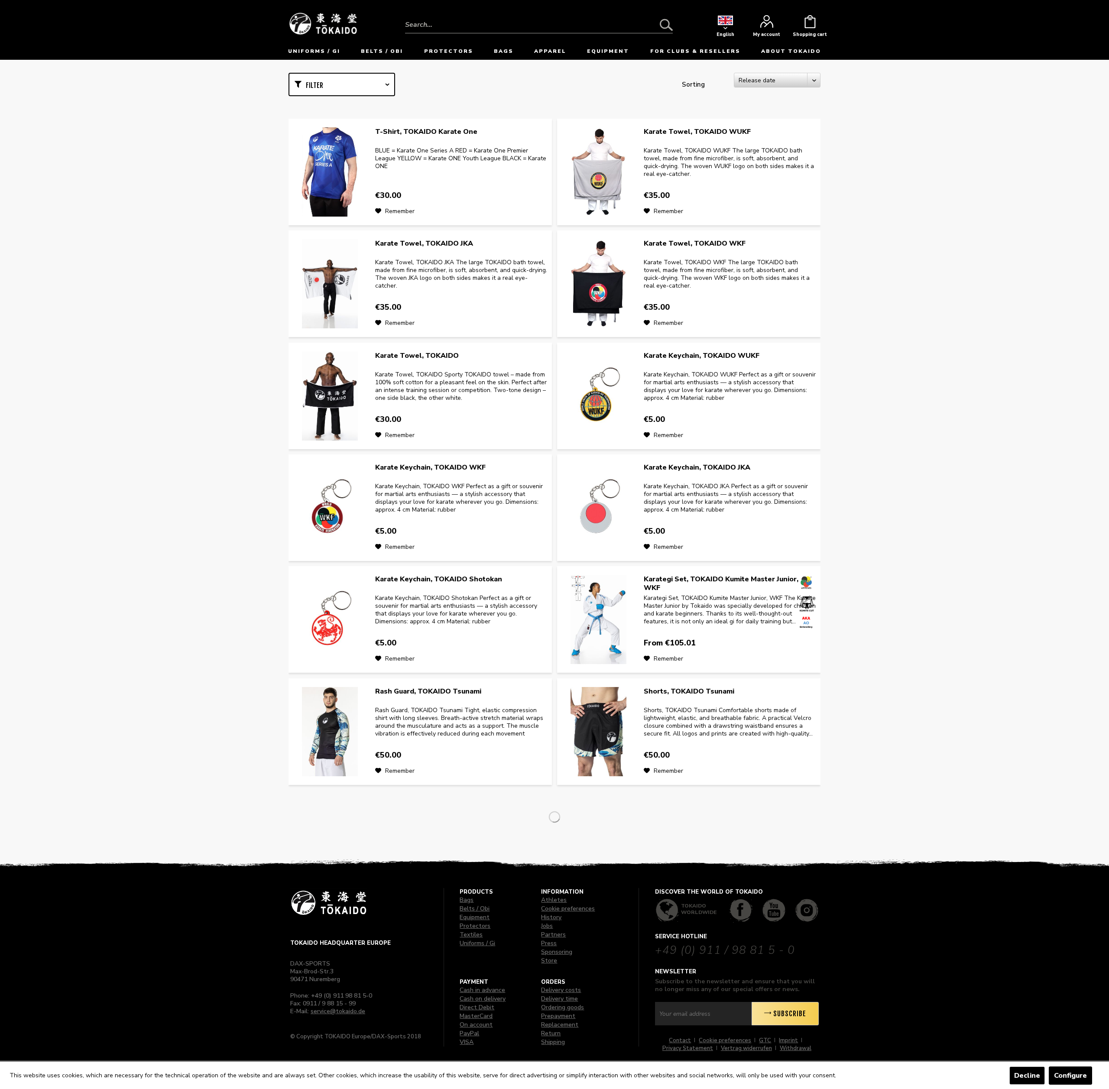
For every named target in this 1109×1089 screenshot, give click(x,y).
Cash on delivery (483, 999)
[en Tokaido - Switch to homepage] (323, 23)
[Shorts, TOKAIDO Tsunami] (598, 731)
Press (549, 943)
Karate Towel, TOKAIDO (417, 355)
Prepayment (558, 1016)
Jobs (547, 926)
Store (549, 960)
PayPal (469, 1033)
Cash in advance (482, 990)
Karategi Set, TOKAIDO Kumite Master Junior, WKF (721, 583)
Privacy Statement (687, 1048)
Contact (680, 1040)
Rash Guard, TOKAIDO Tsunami (428, 691)
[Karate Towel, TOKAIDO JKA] (329, 283)
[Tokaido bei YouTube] (774, 910)
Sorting (693, 84)
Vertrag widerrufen (746, 1048)
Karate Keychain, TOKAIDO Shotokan (438, 579)
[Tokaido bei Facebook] (741, 910)
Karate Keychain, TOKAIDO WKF (430, 467)
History (551, 917)
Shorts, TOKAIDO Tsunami (689, 691)
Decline (1027, 1075)
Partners (553, 934)
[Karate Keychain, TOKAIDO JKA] (598, 507)
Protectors (475, 926)
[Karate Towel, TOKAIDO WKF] (598, 283)
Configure (1070, 1075)
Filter (314, 85)
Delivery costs (561, 990)
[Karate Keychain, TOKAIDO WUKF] (598, 396)
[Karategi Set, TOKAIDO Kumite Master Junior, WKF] (598, 619)
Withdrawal (795, 1048)
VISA (466, 1042)
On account (476, 1025)
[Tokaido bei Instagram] (807, 910)
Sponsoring (556, 952)
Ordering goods (562, 1007)
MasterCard (476, 1016)
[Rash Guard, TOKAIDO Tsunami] (329, 731)
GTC (765, 1040)
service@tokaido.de (338, 1011)
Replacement (559, 1025)
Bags (466, 900)
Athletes (554, 900)
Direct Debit (477, 1007)
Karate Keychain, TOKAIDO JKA (697, 467)
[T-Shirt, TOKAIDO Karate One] (329, 172)
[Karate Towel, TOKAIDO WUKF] (598, 172)
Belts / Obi (475, 908)
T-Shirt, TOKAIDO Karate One (426, 131)
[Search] (666, 24)
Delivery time (559, 999)
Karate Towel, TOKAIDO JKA (424, 243)
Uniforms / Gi (477, 943)
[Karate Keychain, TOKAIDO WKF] (329, 507)
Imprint (788, 1040)
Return (551, 1033)
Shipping (553, 1042)
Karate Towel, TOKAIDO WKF (695, 243)
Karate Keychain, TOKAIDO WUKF (701, 355)
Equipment (475, 917)
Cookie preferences (568, 908)
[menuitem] (539, 18)
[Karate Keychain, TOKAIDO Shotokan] (329, 619)
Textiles (471, 934)
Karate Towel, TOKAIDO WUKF (697, 131)
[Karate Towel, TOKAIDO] (329, 396)
